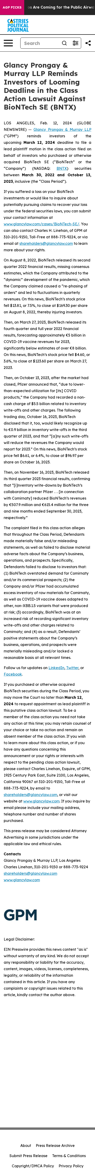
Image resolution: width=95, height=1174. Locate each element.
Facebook (13, 674)
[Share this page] (88, 43)
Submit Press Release (28, 1155)
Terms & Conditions (69, 1155)
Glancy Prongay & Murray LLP (62, 129)
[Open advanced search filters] (75, 43)
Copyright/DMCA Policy (33, 1166)
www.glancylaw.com (41, 801)
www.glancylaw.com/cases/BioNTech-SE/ (41, 224)
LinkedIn (56, 667)
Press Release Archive (55, 1145)
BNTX (61, 168)
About (25, 1145)
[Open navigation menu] (8, 43)
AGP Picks (12, 7)
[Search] (64, 43)
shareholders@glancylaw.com (46, 243)
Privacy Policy (71, 1166)
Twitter (72, 667)
